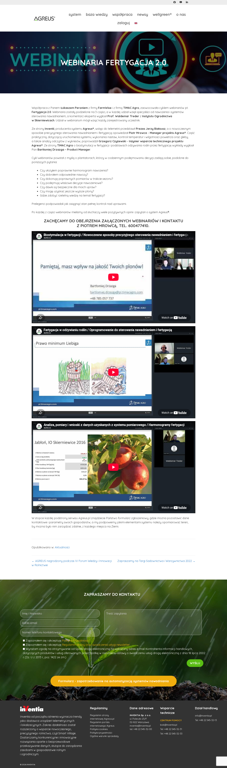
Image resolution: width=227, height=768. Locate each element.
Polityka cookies (99, 729)
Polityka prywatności (101, 732)
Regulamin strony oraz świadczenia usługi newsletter (96, 644)
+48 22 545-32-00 (142, 729)
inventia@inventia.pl (140, 725)
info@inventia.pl (203, 715)
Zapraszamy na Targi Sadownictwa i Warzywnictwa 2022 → (156, 561)
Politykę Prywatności (75, 640)
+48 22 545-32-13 (208, 720)
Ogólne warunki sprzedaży (104, 736)
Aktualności (62, 547)
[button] (175, 2)
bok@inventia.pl (168, 724)
